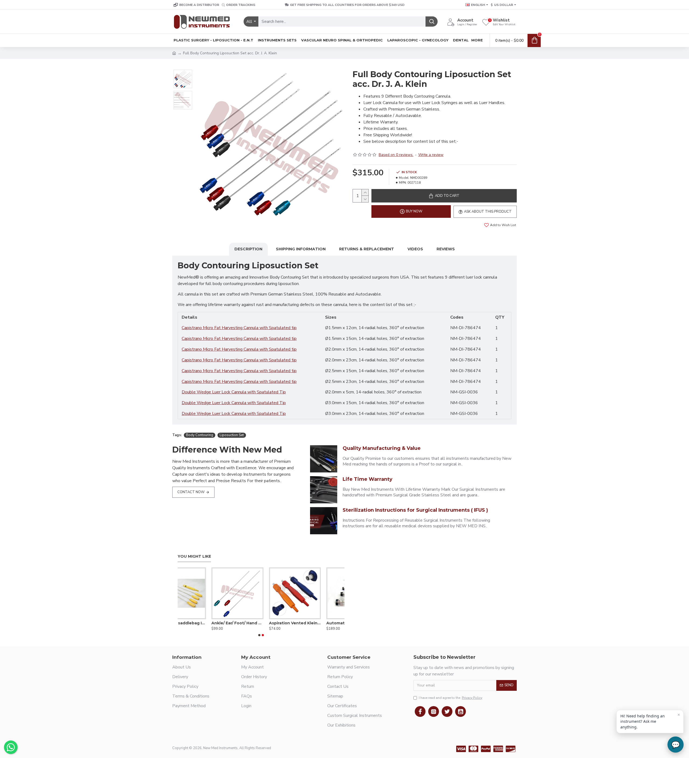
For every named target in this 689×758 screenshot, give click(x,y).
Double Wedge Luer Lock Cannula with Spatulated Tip (234, 392)
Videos (415, 249)
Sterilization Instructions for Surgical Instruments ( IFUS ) (415, 510)
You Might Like (194, 556)
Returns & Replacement (366, 249)
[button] (259, 635)
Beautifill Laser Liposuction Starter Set (261, 623)
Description (248, 249)
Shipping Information (301, 249)
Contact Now (191, 492)
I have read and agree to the (450, 698)
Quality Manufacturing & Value (382, 448)
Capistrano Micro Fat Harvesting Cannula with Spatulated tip (239, 328)
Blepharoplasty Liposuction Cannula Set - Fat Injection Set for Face (318, 623)
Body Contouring (199, 435)
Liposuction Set (232, 435)
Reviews (446, 249)
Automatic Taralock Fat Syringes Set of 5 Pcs (204, 623)
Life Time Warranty (367, 479)
